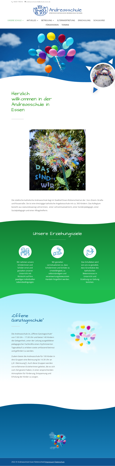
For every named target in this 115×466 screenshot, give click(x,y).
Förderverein (52, 25)
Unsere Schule (15, 21)
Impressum (49, 462)
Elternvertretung (66, 21)
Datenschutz (59, 462)
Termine (65, 25)
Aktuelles (31, 21)
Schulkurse (99, 21)
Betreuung (46, 21)
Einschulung (84, 21)
